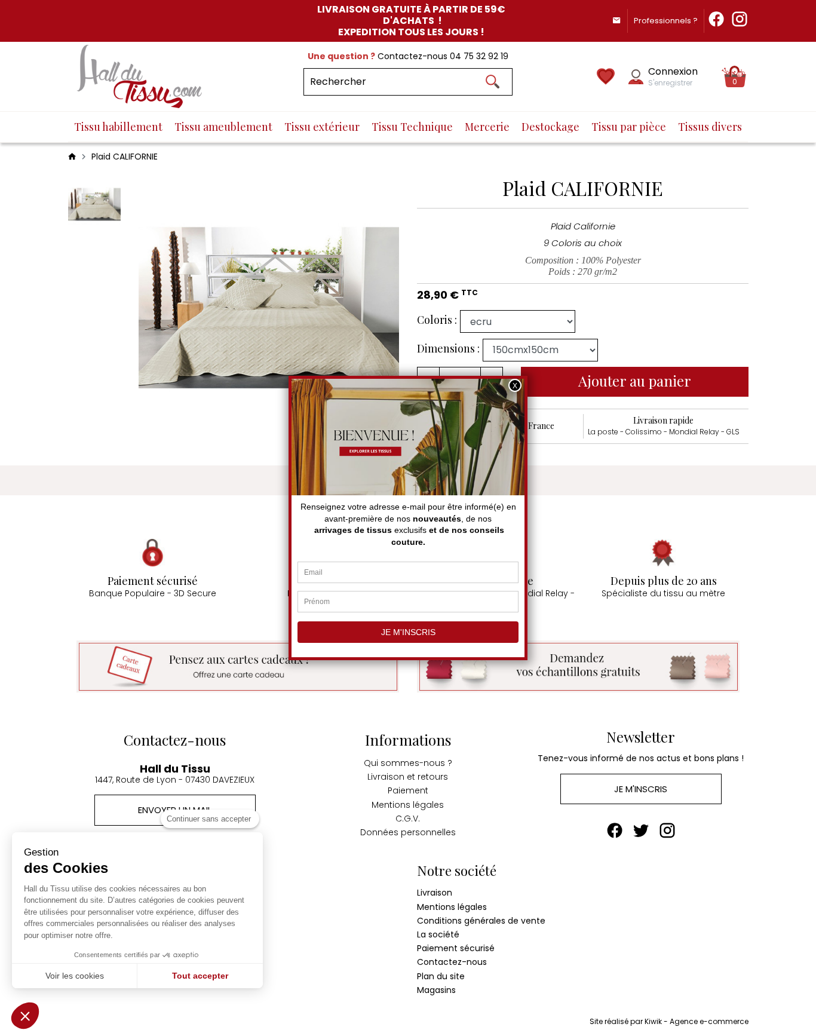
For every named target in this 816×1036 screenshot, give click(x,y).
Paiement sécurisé (456, 948)
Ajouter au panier (634, 380)
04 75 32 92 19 (479, 56)
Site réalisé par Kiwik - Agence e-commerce (669, 1021)
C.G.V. (407, 818)
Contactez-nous (452, 962)
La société (438, 934)
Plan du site (441, 976)
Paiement (408, 790)
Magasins (436, 990)
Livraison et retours (407, 777)
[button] (25, 1015)
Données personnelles (408, 832)
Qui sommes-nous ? (408, 763)
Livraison (434, 893)
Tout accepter (200, 975)
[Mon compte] (635, 76)
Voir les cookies (74, 975)
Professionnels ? (666, 20)
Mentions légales (408, 805)
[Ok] (492, 82)
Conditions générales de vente (481, 921)
